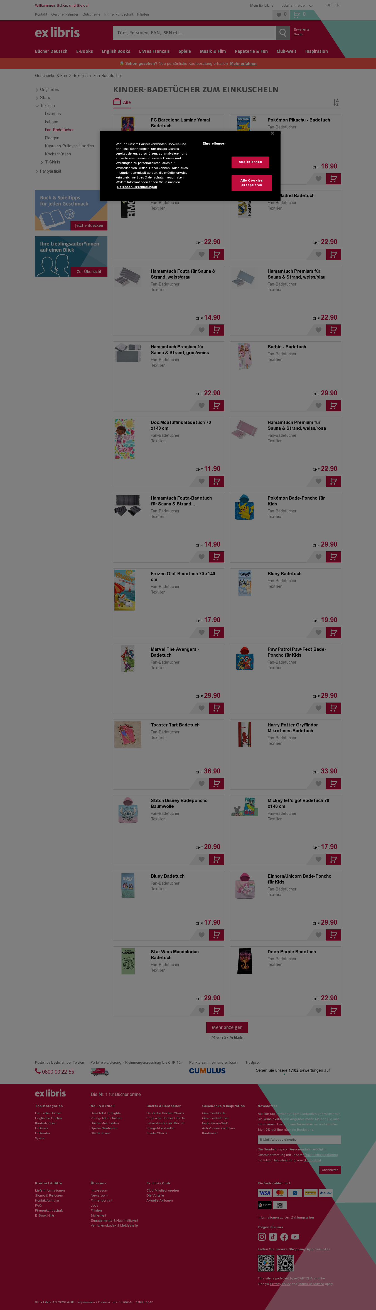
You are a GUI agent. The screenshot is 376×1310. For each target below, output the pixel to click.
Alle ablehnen (250, 162)
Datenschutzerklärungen (137, 187)
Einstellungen (214, 143)
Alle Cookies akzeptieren (251, 183)
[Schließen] (272, 133)
